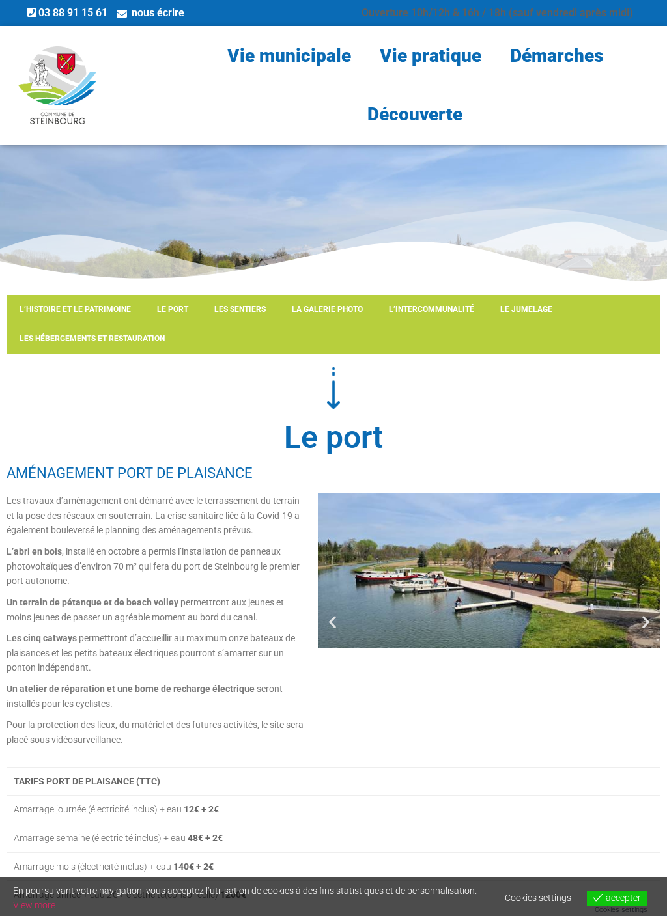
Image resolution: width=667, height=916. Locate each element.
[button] (332, 622)
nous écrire (158, 13)
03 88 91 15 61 (72, 13)
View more (34, 905)
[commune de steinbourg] (57, 85)
